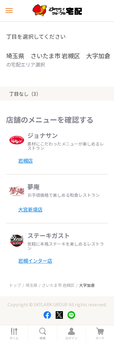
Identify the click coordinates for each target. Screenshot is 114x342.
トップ (15, 285)
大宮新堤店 (30, 209)
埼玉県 (31, 285)
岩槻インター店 (35, 260)
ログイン (71, 338)
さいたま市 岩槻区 (58, 285)
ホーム (14, 338)
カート (100, 338)
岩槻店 (25, 160)
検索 (43, 338)
